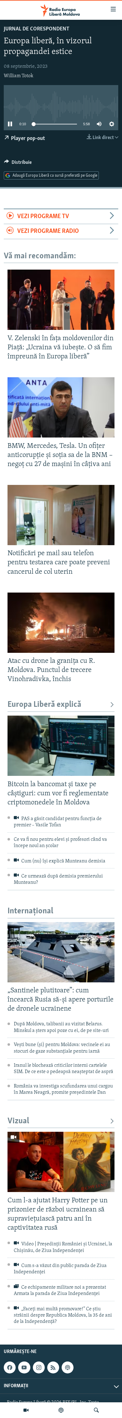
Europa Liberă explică (44, 705)
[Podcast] (61, 1410)
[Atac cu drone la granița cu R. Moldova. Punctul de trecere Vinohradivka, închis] (61, 623)
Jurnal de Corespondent (36, 29)
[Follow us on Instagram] (39, 1367)
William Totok (18, 75)
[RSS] (53, 1367)
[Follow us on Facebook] (10, 1367)
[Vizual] (26, 1410)
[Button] (18, 164)
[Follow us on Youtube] (24, 1367)
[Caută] (96, 1410)
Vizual (18, 1121)
